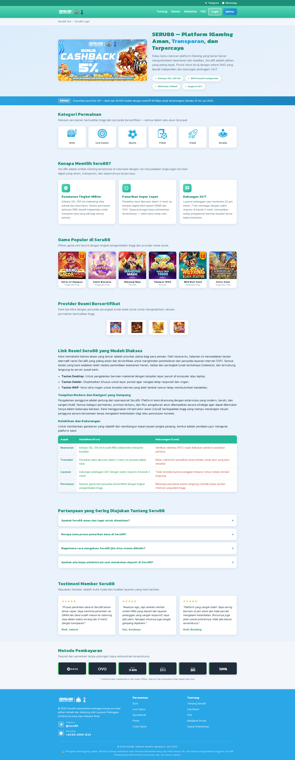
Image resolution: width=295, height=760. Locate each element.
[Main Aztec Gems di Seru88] (223, 265)
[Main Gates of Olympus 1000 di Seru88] (162, 265)
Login (214, 11)
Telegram (213, 3)
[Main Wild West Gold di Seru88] (193, 265)
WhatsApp (231, 3)
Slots (135, 703)
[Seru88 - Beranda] (71, 12)
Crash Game (139, 726)
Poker (136, 720)
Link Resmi (193, 709)
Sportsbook (139, 714)
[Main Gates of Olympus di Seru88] (72, 265)
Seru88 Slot (64, 21)
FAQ (203, 11)
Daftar (230, 11)
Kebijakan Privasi (196, 720)
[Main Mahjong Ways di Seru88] (132, 265)
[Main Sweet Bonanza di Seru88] (102, 265)
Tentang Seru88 (196, 703)
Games (175, 11)
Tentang (162, 11)
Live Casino (139, 709)
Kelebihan (190, 11)
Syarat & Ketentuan (198, 726)
